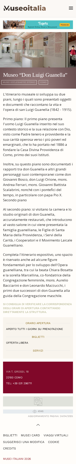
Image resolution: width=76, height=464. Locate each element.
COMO (43, 82)
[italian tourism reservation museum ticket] (38, 24)
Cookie (53, 442)
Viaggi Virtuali (56, 435)
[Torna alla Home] (24, 8)
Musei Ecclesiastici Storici (19, 82)
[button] (71, 8)
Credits (9, 448)
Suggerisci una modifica (23, 442)
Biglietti (10, 435)
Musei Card (30, 435)
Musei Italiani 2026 (17, 458)
